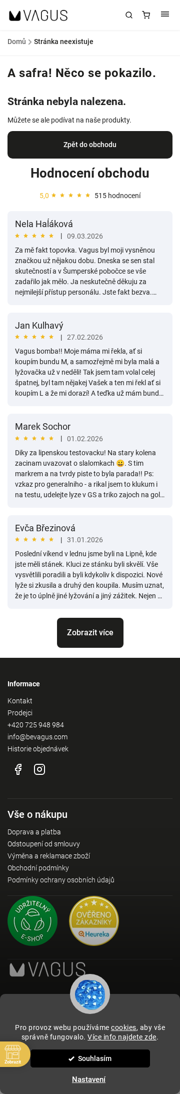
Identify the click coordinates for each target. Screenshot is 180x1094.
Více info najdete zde (122, 1037)
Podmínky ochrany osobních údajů (61, 880)
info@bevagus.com (38, 737)
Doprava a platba (34, 832)
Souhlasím (95, 1058)
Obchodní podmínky (38, 868)
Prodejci (20, 713)
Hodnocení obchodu (90, 173)
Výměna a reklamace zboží (49, 856)
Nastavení (89, 1079)
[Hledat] (129, 15)
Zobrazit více (90, 632)
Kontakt (20, 701)
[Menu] (165, 15)
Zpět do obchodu (90, 145)
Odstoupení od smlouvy (44, 844)
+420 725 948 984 (36, 725)
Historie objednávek (38, 749)
